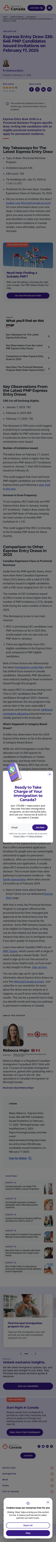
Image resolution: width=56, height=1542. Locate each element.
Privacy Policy (19, 836)
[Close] (48, 1502)
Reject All (28, 1525)
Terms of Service (35, 836)
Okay (28, 1533)
